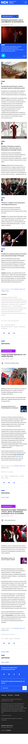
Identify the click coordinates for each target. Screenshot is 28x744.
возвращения (18, 456)
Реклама (17, 695)
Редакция (3, 695)
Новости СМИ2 (5, 497)
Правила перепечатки (7, 725)
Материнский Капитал (7, 326)
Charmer (9, 730)
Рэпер (6, 478)
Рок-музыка (4, 328)
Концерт (22, 476)
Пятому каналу (15, 549)
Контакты (10, 695)
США (2, 478)
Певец (6, 638)
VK (24, 289)
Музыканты (22, 326)
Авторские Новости (10, 325)
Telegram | (4, 291)
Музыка (16, 326)
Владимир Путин (14, 476)
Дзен (21, 289)
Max (8, 291)
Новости (16, 289)
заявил (15, 615)
